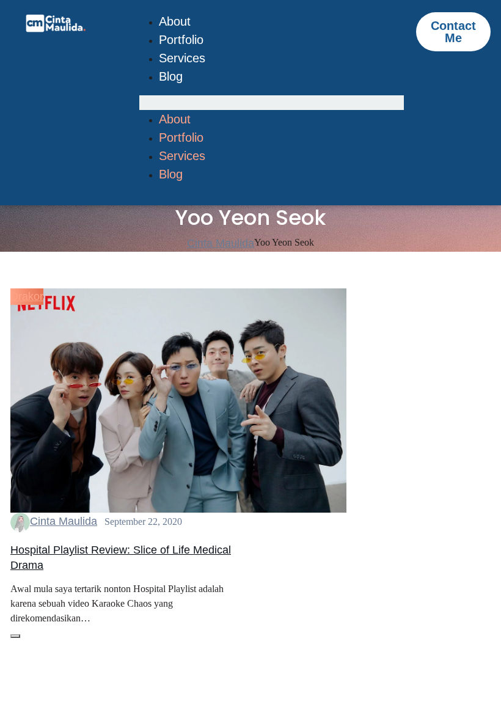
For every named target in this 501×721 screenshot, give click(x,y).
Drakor (26, 296)
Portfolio (181, 39)
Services (182, 58)
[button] (271, 102)
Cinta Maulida (63, 521)
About (175, 21)
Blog (171, 76)
